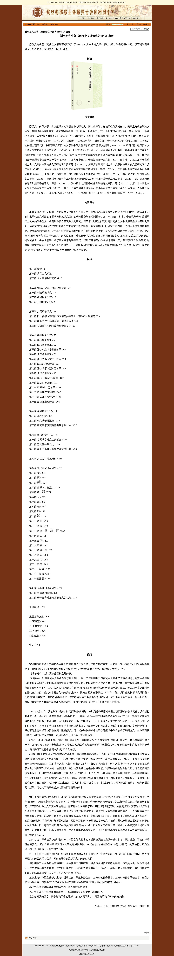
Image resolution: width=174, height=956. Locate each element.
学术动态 (100, 18)
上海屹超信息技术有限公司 (83, 950)
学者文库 (118, 18)
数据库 (135, 18)
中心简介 (91, 18)
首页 (82, 18)
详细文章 (54, 24)
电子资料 (127, 18)
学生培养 (109, 18)
